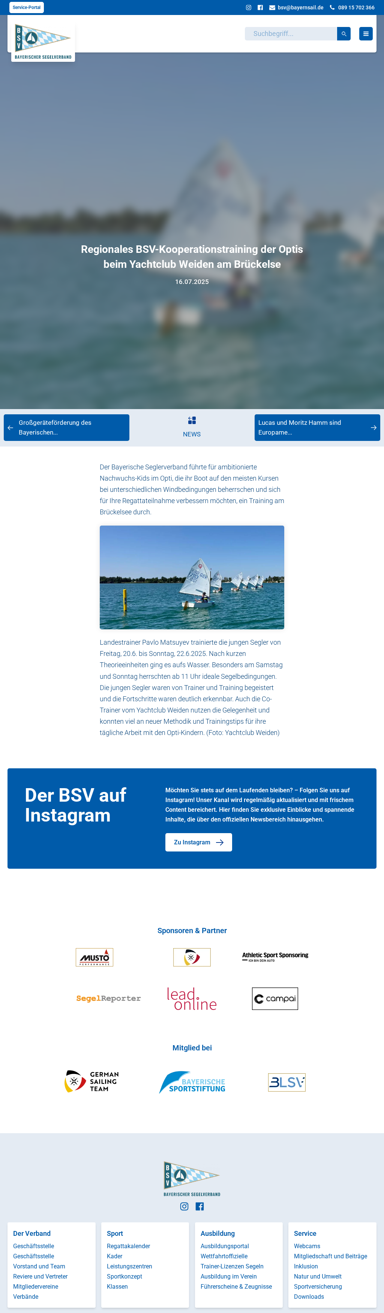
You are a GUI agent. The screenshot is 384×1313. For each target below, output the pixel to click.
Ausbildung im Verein (229, 1276)
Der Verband (32, 1233)
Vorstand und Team (39, 1266)
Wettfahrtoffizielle (224, 1256)
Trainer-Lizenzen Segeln (232, 1266)
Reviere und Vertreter (40, 1276)
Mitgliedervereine (35, 1286)
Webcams (307, 1246)
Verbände (25, 1296)
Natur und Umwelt (318, 1276)
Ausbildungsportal (225, 1246)
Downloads (309, 1296)
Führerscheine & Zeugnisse (236, 1286)
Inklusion (306, 1266)
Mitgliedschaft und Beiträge (330, 1256)
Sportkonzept (124, 1276)
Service (305, 1233)
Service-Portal (26, 7)
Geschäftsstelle (33, 1246)
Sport (115, 1233)
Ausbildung (218, 1233)
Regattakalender (128, 1246)
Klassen (117, 1286)
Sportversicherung (318, 1286)
